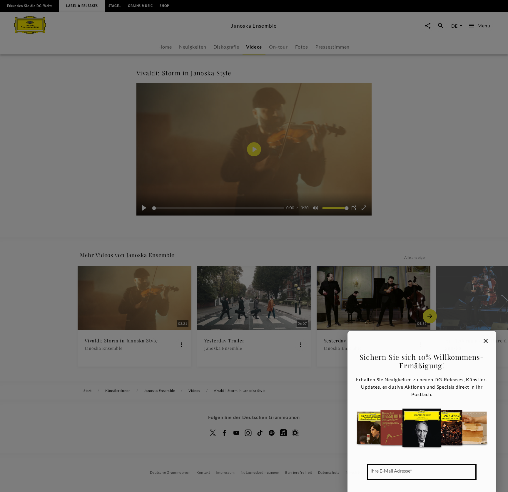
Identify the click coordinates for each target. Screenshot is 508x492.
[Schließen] (486, 341)
